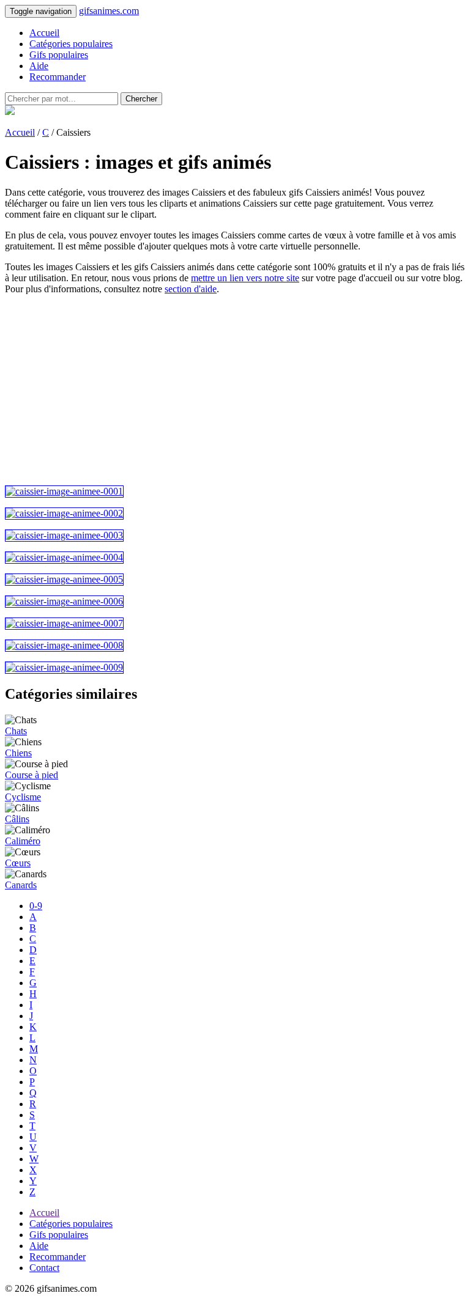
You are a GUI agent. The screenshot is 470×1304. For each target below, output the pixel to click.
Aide (38, 66)
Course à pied (31, 775)
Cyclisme (23, 797)
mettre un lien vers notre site (245, 278)
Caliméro (22, 841)
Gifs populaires (58, 55)
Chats (16, 731)
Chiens (18, 753)
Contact (44, 1267)
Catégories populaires (71, 44)
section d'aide (191, 289)
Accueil (44, 33)
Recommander (57, 77)
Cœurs (18, 863)
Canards (21, 885)
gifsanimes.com (109, 11)
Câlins (17, 819)
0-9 (35, 906)
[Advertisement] (235, 390)
